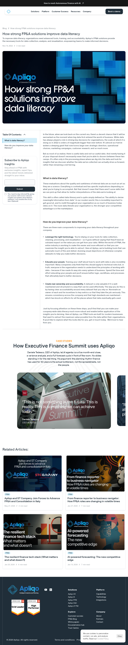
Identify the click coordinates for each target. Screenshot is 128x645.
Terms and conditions (65, 640)
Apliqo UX (72, 594)
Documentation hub (76, 625)
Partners (99, 619)
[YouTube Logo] (45, 589)
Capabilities (101, 594)
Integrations (101, 600)
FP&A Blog (72, 619)
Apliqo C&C (72, 603)
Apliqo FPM (72, 600)
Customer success (75, 616)
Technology (101, 597)
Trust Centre (73, 628)
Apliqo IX (71, 597)
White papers (73, 622)
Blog (4, 28)
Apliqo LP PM (73, 606)
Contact (99, 622)
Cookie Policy (102, 639)
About (99, 616)
